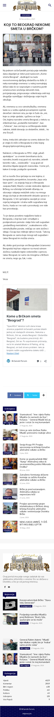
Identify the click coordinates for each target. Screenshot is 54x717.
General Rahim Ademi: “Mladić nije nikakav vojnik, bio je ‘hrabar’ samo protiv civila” (35, 642)
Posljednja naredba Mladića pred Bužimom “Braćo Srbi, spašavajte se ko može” (33, 617)
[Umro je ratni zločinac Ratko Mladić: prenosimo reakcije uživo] (10, 435)
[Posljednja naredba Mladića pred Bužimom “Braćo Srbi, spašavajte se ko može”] (10, 619)
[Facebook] (5, 587)
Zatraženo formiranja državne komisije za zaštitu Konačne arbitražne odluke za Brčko (34, 477)
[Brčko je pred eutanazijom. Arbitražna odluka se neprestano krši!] (10, 494)
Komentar (24, 623)
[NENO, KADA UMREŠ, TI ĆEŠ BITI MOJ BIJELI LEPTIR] (10, 526)
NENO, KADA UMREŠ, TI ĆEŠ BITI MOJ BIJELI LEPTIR (33, 523)
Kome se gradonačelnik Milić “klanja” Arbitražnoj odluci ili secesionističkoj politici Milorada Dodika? (35, 463)
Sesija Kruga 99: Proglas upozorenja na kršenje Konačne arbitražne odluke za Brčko (35, 447)
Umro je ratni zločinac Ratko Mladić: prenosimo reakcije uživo (35, 431)
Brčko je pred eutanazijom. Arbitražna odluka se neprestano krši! (33, 492)
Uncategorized (26, 606)
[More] (44, 395)
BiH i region (8, 423)
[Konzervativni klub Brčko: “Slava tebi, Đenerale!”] (10, 604)
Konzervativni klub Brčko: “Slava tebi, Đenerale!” (35, 601)
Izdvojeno (26, 15)
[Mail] (9, 587)
